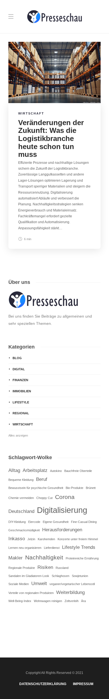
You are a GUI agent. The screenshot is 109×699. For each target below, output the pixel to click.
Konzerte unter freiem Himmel (78, 539)
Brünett (91, 487)
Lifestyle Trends (78, 547)
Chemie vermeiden (21, 498)
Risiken (45, 567)
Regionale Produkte (21, 567)
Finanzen (20, 380)
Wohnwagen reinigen (48, 601)
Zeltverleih (72, 601)
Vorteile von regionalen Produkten (31, 593)
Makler (15, 558)
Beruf (41, 479)
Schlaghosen (60, 576)
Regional (21, 413)
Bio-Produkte (74, 487)
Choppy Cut (44, 498)
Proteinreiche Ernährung (82, 558)
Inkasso (16, 538)
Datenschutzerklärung (42, 684)
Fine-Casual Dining (84, 521)
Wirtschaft (31, 113)
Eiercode (34, 521)
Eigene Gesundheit (55, 521)
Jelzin (31, 539)
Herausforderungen (62, 529)
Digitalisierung (62, 510)
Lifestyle (21, 402)
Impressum (83, 684)
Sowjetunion (80, 576)
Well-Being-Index (19, 601)
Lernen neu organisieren (24, 547)
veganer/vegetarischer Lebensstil (72, 584)
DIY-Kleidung (17, 521)
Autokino (56, 471)
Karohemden (46, 539)
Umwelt (39, 583)
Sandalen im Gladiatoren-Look (28, 576)
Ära (83, 601)
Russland (62, 567)
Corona (65, 497)
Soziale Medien (18, 584)
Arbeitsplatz (35, 470)
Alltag (14, 470)
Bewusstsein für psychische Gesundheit (35, 487)
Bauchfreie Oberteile (78, 471)
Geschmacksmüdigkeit (24, 530)
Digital (19, 369)
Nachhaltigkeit (44, 557)
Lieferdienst (52, 547)
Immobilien (22, 391)
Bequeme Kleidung (21, 479)
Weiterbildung (70, 592)
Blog (17, 358)
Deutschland (21, 511)
